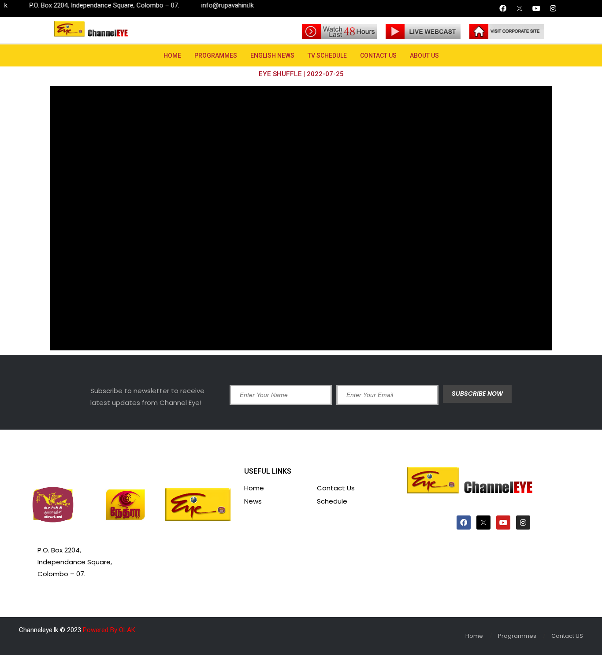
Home (172, 55)
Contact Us (336, 488)
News (253, 501)
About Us (424, 55)
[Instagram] (553, 8)
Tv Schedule (327, 55)
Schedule (332, 501)
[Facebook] (503, 8)
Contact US (378, 55)
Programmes (215, 55)
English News (272, 55)
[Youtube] (536, 8)
